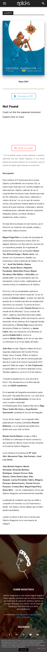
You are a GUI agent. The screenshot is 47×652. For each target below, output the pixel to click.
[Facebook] (9, 634)
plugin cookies (41, 648)
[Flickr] (16, 634)
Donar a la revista (25, 148)
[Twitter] (30, 634)
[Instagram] (23, 634)
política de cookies (32, 645)
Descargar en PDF (25, 96)
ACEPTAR (23, 650)
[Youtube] (37, 634)
